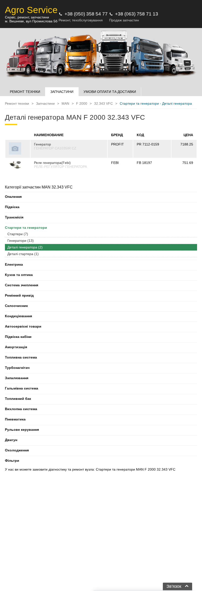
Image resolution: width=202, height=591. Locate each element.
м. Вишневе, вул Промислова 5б (31, 21)
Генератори (20, 241)
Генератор (42, 144)
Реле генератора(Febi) (52, 163)
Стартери (17, 234)
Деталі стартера (23, 254)
